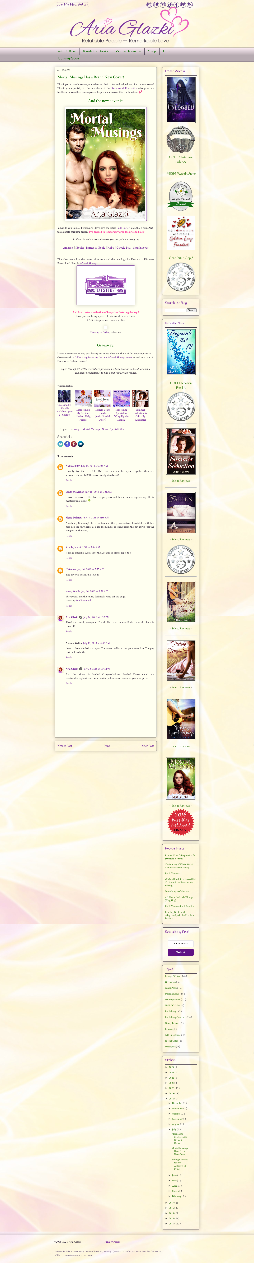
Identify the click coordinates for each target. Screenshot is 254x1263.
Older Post (147, 746)
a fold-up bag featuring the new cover (102, 357)
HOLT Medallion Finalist (181, 385)
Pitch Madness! (172, 873)
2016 (171, 1208)
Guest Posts (171, 988)
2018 (171, 1098)
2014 (171, 1218)
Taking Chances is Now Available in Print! (180, 1164)
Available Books (96, 51)
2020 (172, 1088)
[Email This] (81, 446)
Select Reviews (181, 746)
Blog (166, 51)
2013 (171, 1223)
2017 (171, 1202)
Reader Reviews (128, 51)
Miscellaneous (172, 993)
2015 (171, 1213)
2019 (171, 1093)
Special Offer (117, 429)
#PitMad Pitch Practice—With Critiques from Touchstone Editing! (180, 882)
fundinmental (83, 600)
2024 (172, 1067)
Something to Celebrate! (177, 891)
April (175, 1185)
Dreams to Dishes (100, 332)
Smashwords (140, 248)
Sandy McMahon (75, 492)
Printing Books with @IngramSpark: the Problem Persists (179, 915)
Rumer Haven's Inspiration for (180, 857)
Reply (69, 480)
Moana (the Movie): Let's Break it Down (179, 1138)
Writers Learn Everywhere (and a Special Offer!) (102, 415)
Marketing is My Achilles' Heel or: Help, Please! (83, 415)
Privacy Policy (112, 1242)
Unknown (71, 569)
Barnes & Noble (95, 248)
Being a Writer (173, 976)
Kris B (69, 547)
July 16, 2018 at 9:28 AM (94, 591)
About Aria (67, 51)
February (177, 1196)
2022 (172, 1077)
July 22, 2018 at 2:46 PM (96, 669)
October (176, 1113)
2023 (172, 1072)
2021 (171, 1083)
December (177, 1103)
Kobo (110, 248)
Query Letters (172, 1023)
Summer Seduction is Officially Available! (140, 415)
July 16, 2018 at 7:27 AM (90, 569)
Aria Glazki (72, 617)
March (175, 1191)
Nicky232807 (73, 466)
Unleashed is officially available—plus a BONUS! (64, 410)
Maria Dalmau (74, 517)
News (105, 429)
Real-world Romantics (124, 88)
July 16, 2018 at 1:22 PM (96, 617)
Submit (181, 952)
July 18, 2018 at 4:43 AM (96, 643)
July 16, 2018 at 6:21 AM (98, 492)
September (177, 1119)
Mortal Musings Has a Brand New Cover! (180, 1151)
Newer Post (64, 746)
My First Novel (173, 999)
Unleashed (170, 1046)
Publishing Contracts (176, 1017)
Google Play (123, 248)
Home (106, 746)
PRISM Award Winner (181, 173)
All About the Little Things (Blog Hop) (179, 899)
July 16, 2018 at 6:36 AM (96, 517)
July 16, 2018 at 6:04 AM (94, 466)
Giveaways (75, 429)
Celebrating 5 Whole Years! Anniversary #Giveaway (179, 866)
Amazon (68, 248)
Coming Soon (68, 58)
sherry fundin (73, 591)
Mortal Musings (88, 263)
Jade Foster (123, 228)
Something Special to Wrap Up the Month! (121, 415)
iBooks (80, 248)
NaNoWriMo (172, 1005)
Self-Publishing (173, 1035)
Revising (169, 1029)
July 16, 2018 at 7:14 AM (87, 547)
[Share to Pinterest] (74, 446)
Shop (152, 51)
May (174, 1180)
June (174, 1175)
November (177, 1108)
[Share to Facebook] (67, 446)
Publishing (170, 1011)
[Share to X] (60, 446)
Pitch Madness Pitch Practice (179, 906)
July (174, 1129)
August (176, 1124)
